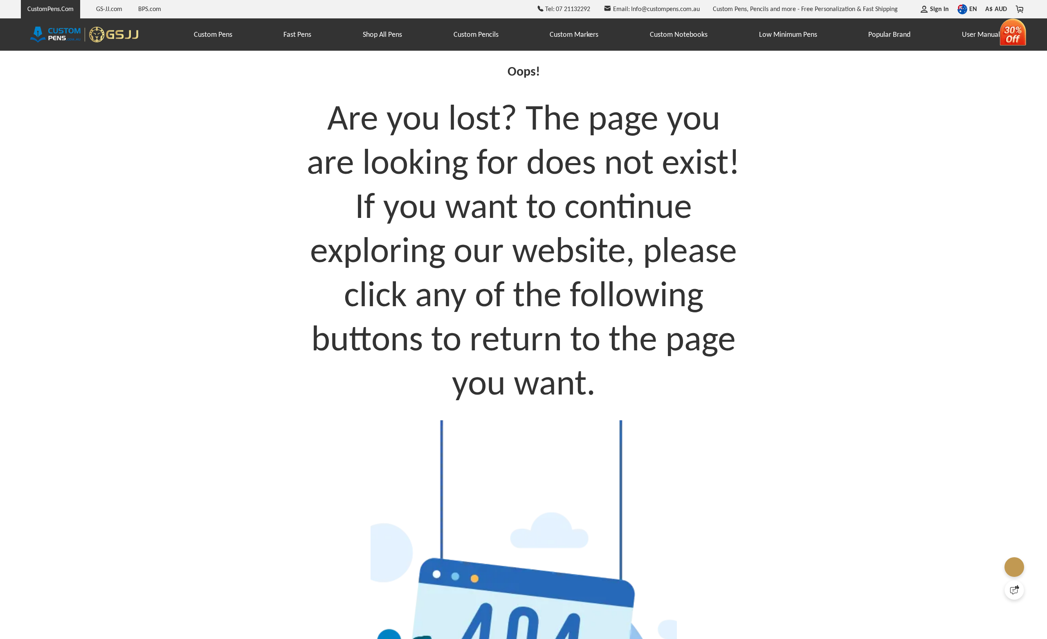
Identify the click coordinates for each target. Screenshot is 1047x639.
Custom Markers (574, 34)
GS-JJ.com (109, 9)
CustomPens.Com (50, 9)
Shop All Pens (382, 34)
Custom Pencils (476, 34)
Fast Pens (297, 34)
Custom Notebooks (679, 34)
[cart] (1019, 9)
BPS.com (149, 9)
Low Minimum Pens (788, 34)
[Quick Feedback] (1014, 590)
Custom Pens (213, 34)
